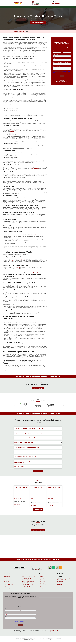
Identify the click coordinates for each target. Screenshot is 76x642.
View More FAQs (38, 471)
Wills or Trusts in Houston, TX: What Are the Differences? (37, 500)
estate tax (18, 267)
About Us (20, 6)
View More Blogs (38, 509)
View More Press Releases (38, 530)
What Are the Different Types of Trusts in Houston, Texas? (54, 500)
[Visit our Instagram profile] (22, 567)
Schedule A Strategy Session (38, 22)
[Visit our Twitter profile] (17, 567)
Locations (47, 6)
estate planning (35, 168)
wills (39, 99)
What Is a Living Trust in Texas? (21, 499)
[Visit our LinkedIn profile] (19, 567)
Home (15, 6)
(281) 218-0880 (56, 3)
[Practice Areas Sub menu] (31, 6)
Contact (60, 6)
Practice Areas (28, 6)
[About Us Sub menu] (22, 6)
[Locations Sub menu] (49, 6)
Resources (40, 6)
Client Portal (54, 6)
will (23, 160)
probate (29, 99)
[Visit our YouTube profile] (24, 567)
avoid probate (22, 259)
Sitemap (42, 589)
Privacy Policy (53, 630)
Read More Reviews (38, 388)
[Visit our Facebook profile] (15, 567)
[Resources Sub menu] (42, 6)
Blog (35, 6)
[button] (15, 405)
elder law (14, 180)
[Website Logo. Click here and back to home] (36, 567)
